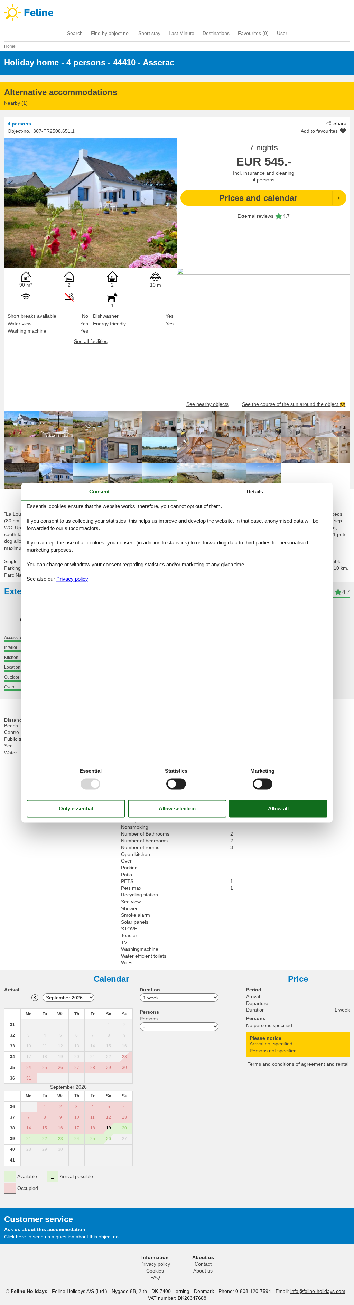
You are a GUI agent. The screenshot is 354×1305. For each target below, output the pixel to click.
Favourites (253, 33)
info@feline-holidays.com (317, 1291)
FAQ (155, 1277)
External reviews (255, 216)
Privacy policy (155, 1264)
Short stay (149, 33)
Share (339, 123)
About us (203, 1271)
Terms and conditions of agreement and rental (298, 1064)
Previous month (34, 997)
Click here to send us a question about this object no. (62, 1236)
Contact (203, 1264)
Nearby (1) (16, 103)
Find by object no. (110, 33)
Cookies (155, 1271)
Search (75, 33)
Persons (149, 1019)
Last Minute (181, 33)
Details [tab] (254, 491)
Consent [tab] (99, 491)
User (282, 33)
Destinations (216, 33)
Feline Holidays (177, 12)
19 (108, 1128)
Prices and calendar (258, 198)
